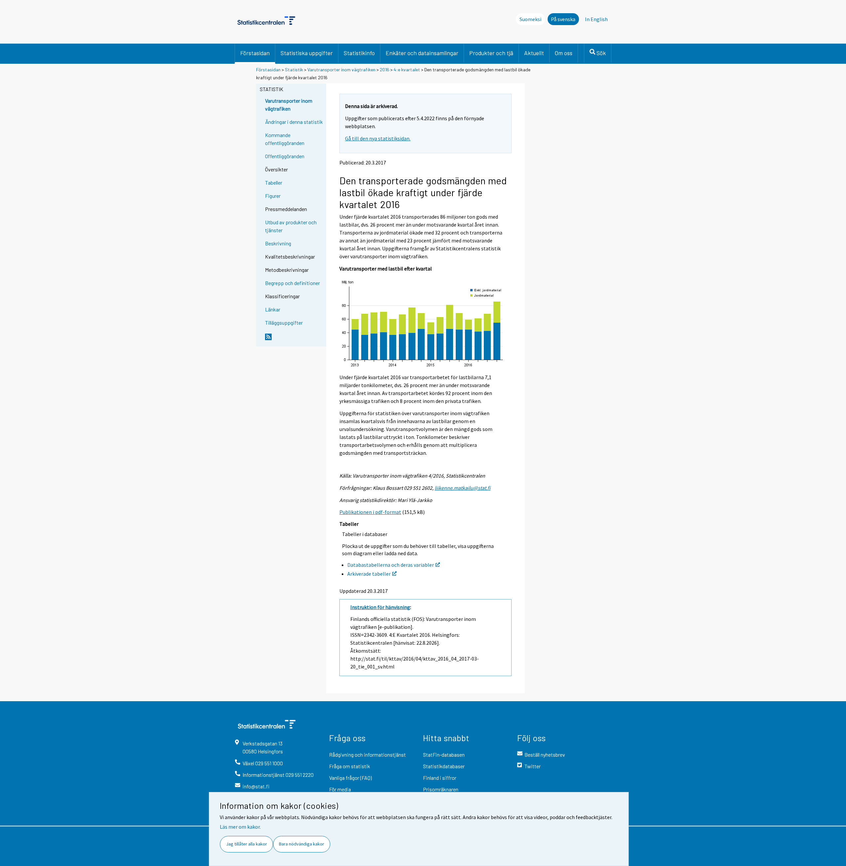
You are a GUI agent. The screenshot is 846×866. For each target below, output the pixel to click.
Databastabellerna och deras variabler (390, 564)
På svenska (563, 19)
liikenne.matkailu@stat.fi (462, 488)
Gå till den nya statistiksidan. (377, 138)
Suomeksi (530, 19)
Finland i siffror (439, 778)
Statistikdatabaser (444, 766)
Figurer (273, 196)
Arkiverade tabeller (369, 573)
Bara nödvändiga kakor (301, 844)
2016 (384, 69)
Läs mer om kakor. (240, 826)
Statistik (294, 69)
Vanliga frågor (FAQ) (350, 778)
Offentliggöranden (284, 156)
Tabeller (273, 182)
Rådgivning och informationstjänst (367, 754)
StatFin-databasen (444, 754)
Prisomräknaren (440, 789)
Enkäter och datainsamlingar (422, 52)
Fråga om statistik (349, 766)
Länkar (272, 309)
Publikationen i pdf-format (370, 512)
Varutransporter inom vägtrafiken (341, 69)
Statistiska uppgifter (307, 52)
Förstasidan (255, 52)
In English (596, 19)
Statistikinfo (359, 52)
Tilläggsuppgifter (284, 322)
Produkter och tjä (491, 52)
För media (340, 789)
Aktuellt (534, 52)
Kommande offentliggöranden (284, 139)
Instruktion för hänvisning (380, 607)
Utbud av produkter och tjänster (291, 226)
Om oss (563, 52)
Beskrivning (278, 243)
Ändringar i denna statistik (294, 122)
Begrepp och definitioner (292, 283)
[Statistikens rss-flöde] (294, 339)
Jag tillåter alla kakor (246, 844)
